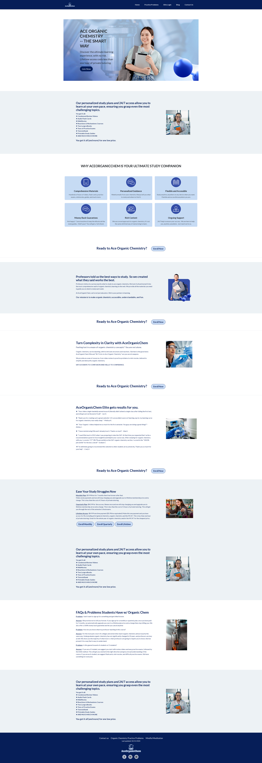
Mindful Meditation (154, 738)
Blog (178, 5)
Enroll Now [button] (158, 248)
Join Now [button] (86, 69)
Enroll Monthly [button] (85, 524)
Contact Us (189, 5)
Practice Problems (152, 5)
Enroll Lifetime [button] (124, 524)
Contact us (104, 738)
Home (137, 5)
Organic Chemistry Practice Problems (127, 738)
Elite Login (167, 5)
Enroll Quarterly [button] (104, 524)
